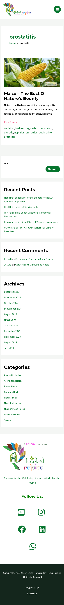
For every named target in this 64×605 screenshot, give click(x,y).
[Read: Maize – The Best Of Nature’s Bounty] (32, 72)
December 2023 (12, 331)
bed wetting (22, 128)
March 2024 (10, 319)
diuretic (8, 132)
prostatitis (31, 132)
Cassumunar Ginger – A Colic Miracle (34, 259)
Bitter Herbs (10, 386)
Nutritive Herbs (12, 414)
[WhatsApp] (32, 546)
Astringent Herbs (13, 380)
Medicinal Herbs (12, 403)
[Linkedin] (42, 529)
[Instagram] (41, 512)
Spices (7, 420)
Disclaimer (32, 593)
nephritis (19, 132)
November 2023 (12, 336)
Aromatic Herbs (12, 375)
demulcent (46, 128)
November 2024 (12, 297)
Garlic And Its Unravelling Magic (32, 264)
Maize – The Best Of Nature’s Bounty (25, 96)
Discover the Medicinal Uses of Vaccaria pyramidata (31, 222)
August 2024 (10, 314)
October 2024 (11, 303)
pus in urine (45, 132)
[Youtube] (21, 512)
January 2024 (11, 325)
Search (7, 163)
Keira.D (8, 259)
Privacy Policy (32, 587)
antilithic (9, 128)
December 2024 (12, 291)
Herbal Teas (10, 397)
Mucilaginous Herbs (14, 408)
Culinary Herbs (12, 391)
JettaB (7, 264)
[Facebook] (21, 529)
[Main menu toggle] (57, 9)
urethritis (9, 136)
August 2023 (10, 342)
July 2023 (9, 347)
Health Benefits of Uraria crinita (21, 207)
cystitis (34, 128)
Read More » (10, 122)
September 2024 (12, 308)
